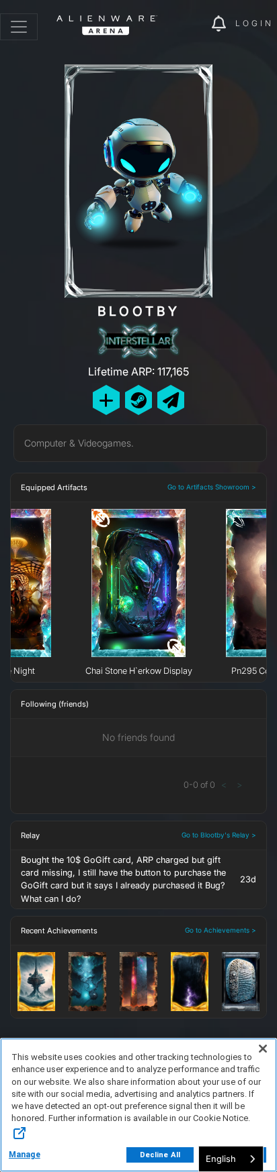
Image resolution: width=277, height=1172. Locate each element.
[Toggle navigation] (19, 26)
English (221, 1158)
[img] (194, 24)
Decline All (160, 1155)
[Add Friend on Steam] (138, 400)
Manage (24, 1154)
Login (254, 23)
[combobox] (231, 1159)
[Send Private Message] (170, 400)
